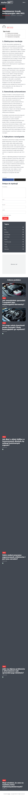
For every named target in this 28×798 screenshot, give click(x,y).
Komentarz (4, 186)
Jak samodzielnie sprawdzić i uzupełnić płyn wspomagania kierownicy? (13, 302)
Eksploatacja (7, 234)
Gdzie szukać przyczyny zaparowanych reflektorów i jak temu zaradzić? (13, 557)
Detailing (6, 232)
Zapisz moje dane (7, 215)
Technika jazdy (7, 241)
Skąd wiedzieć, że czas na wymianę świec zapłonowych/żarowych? (13, 785)
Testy (5, 244)
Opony (5, 239)
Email (4, 204)
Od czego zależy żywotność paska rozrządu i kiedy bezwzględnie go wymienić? (13, 327)
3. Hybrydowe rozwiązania (12, 36)
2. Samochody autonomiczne (13, 35)
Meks (9, 793)
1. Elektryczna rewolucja (12, 33)
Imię (3, 199)
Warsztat (6, 249)
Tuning (5, 246)
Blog (4, 8)
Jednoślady (6, 237)
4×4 (5, 227)
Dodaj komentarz (6, 15)
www (3, 210)
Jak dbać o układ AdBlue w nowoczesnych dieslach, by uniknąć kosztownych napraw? (13, 442)
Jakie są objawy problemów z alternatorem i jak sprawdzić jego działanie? (13, 671)
